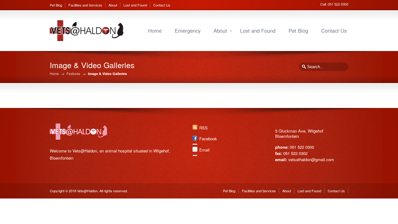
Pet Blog (56, 4)
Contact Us (161, 4)
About (113, 4)
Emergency (188, 30)
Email (204, 150)
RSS (203, 128)
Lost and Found (135, 4)
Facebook (208, 139)
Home (155, 30)
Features (73, 73)
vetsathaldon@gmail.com (311, 159)
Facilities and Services (85, 4)
